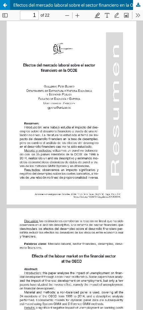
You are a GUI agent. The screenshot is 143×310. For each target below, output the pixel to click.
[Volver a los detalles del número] (5, 5)
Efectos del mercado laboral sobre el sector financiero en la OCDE (77, 5)
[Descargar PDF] (138, 5)
